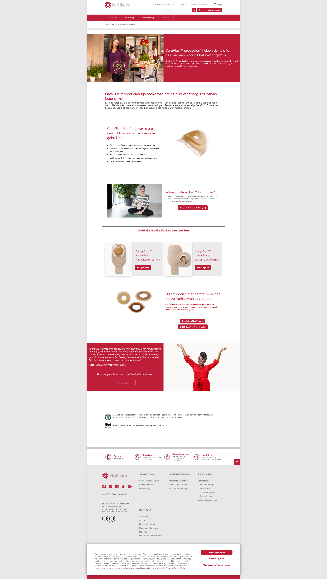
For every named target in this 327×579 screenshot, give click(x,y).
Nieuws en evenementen (150, 535)
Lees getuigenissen (125, 383)
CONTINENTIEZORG (179, 474)
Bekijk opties (143, 267)
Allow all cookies (217, 552)
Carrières (183, 5)
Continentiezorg (148, 18)
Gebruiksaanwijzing (207, 492)
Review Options (216, 558)
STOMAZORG (146, 474)
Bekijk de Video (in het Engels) (193, 208)
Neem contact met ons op (209, 10)
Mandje (218, 4)
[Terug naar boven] (237, 462)
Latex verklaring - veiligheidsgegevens (207, 498)
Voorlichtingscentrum (149, 480)
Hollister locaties (147, 524)
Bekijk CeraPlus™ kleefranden (193, 327)
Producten (113, 18)
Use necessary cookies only (216, 565)
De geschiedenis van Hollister (148, 530)
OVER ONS (145, 510)
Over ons (166, 18)
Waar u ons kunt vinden (165, 5)
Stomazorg (129, 18)
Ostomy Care (109, 24)
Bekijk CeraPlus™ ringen (192, 321)
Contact (143, 520)
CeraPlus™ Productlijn (126, 24)
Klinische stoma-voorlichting (147, 486)
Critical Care (204, 488)
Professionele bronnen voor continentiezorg (179, 486)
